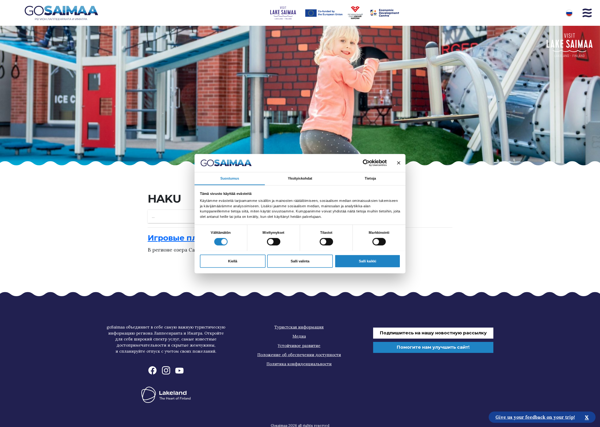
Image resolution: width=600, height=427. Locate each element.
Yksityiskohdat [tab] (300, 178)
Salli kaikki (367, 261)
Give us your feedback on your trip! (535, 417)
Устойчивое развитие (299, 345)
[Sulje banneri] (398, 163)
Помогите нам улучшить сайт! (433, 347)
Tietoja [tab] (370, 178)
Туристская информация (299, 327)
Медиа (299, 336)
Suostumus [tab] (229, 178)
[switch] (273, 241)
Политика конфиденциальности (299, 364)
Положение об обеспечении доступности (299, 354)
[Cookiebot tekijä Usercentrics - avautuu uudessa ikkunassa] (366, 162)
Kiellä (232, 261)
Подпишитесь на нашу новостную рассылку (433, 333)
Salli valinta (300, 261)
